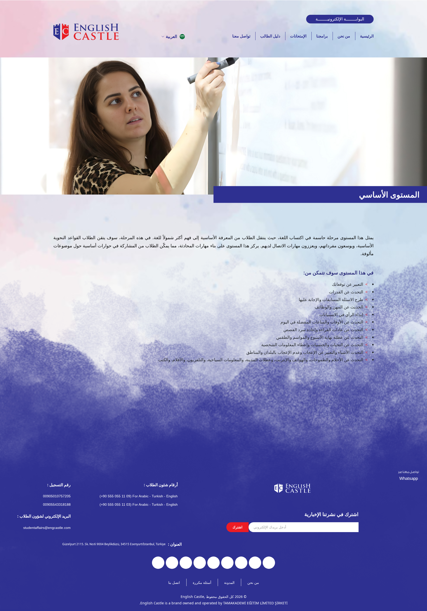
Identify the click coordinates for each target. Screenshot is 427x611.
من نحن (344, 36)
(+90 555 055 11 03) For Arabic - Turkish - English (139, 504)
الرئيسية (367, 36)
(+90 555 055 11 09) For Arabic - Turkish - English (139, 496)
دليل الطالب (270, 36)
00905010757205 (57, 496)
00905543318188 (57, 504)
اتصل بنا (174, 582)
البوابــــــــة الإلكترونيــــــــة (340, 19)
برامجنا (322, 36)
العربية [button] (171, 36)
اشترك (237, 527)
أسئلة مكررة (202, 582)
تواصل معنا (241, 36)
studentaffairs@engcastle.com (47, 528)
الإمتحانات (298, 36)
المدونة (229, 582)
